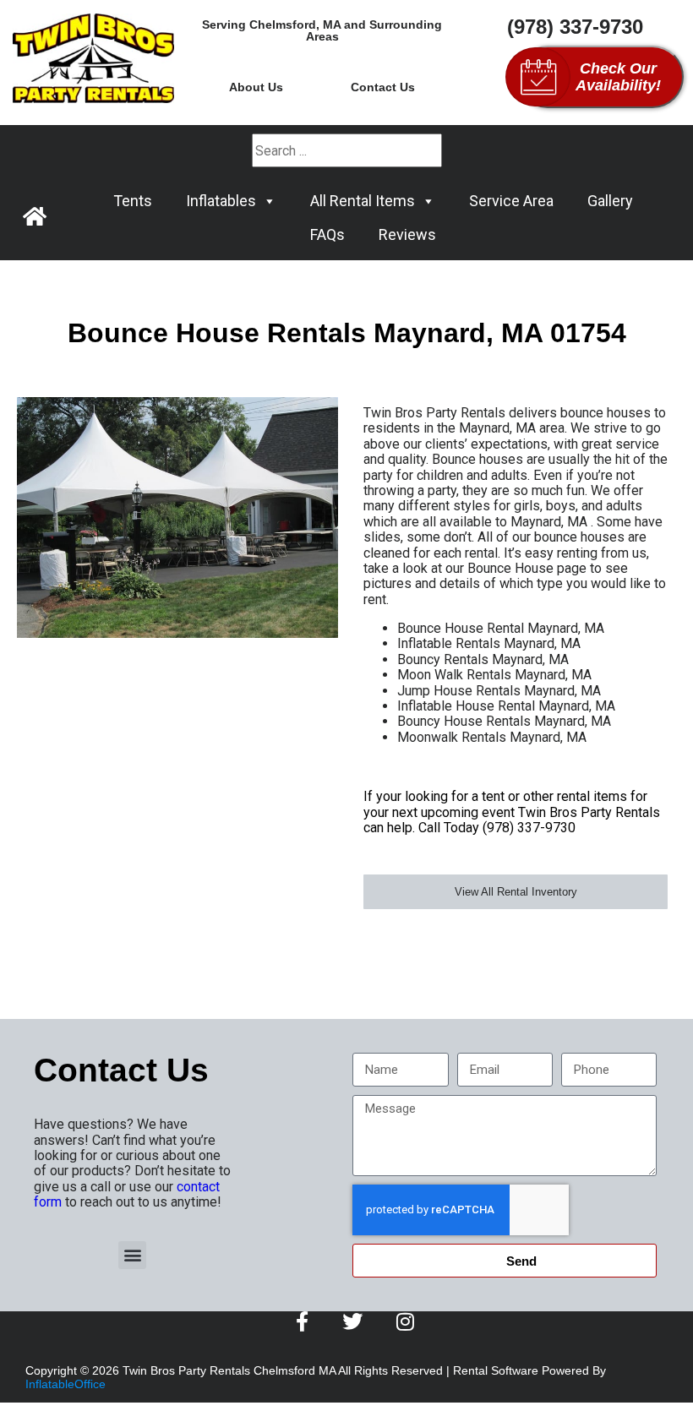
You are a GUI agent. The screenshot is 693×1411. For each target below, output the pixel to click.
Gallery (610, 201)
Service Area (511, 201)
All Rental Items (362, 201)
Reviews (407, 234)
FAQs (327, 234)
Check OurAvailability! (618, 77)
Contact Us (383, 87)
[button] (132, 1255)
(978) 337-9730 (575, 26)
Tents (132, 201)
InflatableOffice (65, 1384)
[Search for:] (347, 151)
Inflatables (221, 201)
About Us (256, 87)
